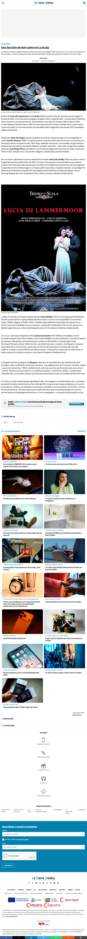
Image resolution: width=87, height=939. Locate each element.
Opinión (70, 890)
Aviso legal (8, 893)
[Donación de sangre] (43, 754)
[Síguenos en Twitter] (32, 883)
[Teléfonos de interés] (43, 741)
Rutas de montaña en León (41, 811)
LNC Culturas (5, 44)
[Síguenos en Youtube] (36, 883)
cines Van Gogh (18, 422)
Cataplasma (82, 810)
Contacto (59, 893)
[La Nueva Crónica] (43, 880)
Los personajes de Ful (69, 811)
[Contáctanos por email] (54, 883)
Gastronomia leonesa (5, 811)
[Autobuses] (43, 780)
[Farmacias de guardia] (43, 793)
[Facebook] (6, 937)
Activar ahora (75, 404)
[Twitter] (18, 937)
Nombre (4, 830)
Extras (77, 890)
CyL (35, 890)
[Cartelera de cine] (43, 767)
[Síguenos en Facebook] (29, 883)
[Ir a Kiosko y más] (51, 883)
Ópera (5, 422)
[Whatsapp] (56, 937)
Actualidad (11, 890)
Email (4, 843)
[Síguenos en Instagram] (40, 883)
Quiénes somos (49, 893)
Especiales (53, 890)
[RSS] (58, 883)
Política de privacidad (21, 893)
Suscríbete (8, 866)
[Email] (81, 937)
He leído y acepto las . (17, 839)
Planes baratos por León (18, 811)
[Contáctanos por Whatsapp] (47, 883)
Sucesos (28, 890)
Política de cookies (36, 893)
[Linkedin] (31, 937)
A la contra (29, 811)
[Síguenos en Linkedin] (43, 883)
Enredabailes (57, 810)
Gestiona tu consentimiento (73, 893)
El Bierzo (21, 890)
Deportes (62, 890)
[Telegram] (43, 937)
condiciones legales (22, 839)
